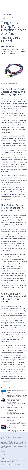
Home (4, 14)
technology (9, 14)
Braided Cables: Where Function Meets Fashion (16, 391)
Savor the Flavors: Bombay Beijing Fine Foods (13, 4)
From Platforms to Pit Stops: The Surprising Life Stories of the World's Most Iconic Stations (16, 409)
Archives (3, 454)
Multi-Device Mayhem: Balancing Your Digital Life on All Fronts (16, 399)
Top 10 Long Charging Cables (10, 194)
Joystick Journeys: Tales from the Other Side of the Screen (16, 426)
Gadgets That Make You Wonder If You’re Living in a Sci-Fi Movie (15, 418)
